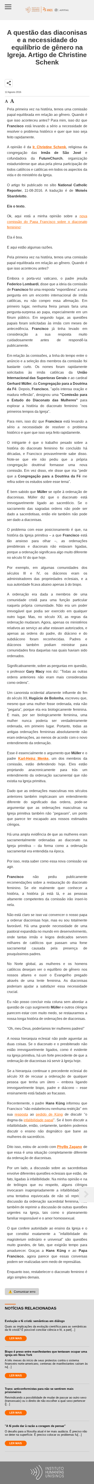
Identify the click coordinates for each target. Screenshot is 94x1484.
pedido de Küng (49, 1114)
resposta (21, 1114)
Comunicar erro (21, 1291)
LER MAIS (15, 1338)
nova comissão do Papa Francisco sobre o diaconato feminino (47, 221)
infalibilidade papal (38, 1120)
